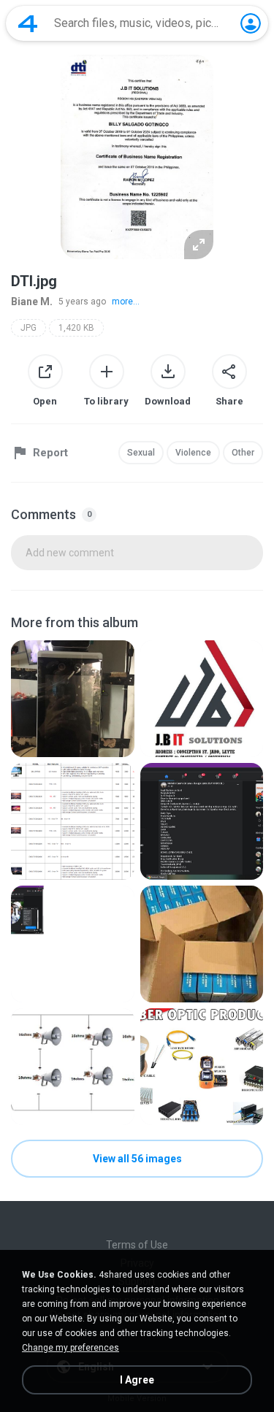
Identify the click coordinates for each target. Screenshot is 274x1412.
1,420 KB (76, 328)
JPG (28, 328)
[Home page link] (28, 23)
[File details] (72, 698)
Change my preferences (70, 1348)
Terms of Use (137, 1245)
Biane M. (32, 301)
